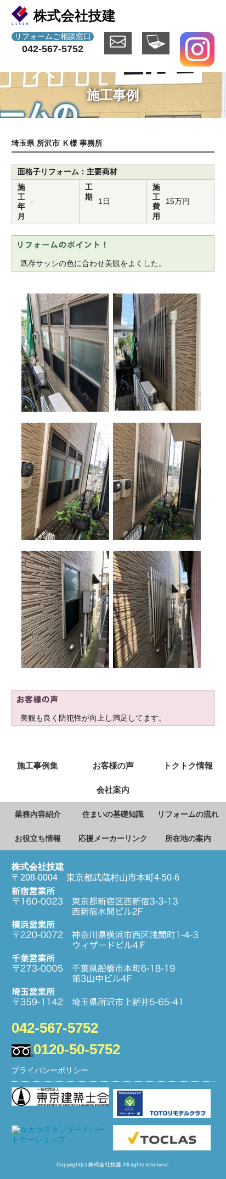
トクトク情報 (188, 765)
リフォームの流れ (188, 814)
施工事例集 (37, 765)
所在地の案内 (188, 838)
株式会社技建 (74, 15)
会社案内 (113, 789)
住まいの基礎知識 (113, 814)
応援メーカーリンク (113, 838)
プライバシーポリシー (50, 1070)
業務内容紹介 (38, 814)
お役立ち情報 (38, 838)
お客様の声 (113, 765)
